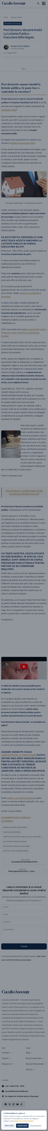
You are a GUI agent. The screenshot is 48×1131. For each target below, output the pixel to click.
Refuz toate (9, 1126)
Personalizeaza (35, 1126)
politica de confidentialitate (23, 1121)
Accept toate (22, 1126)
